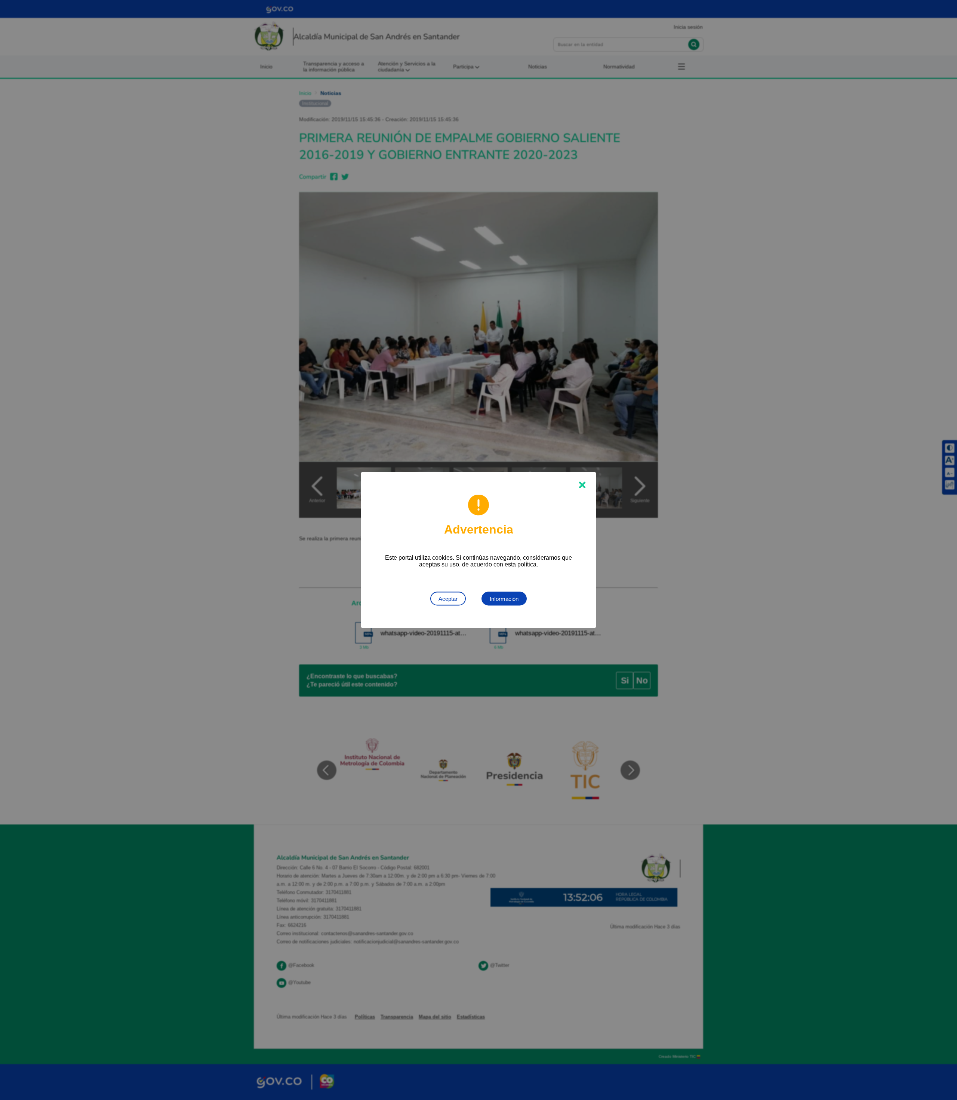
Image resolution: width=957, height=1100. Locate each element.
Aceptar (448, 599)
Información (504, 599)
